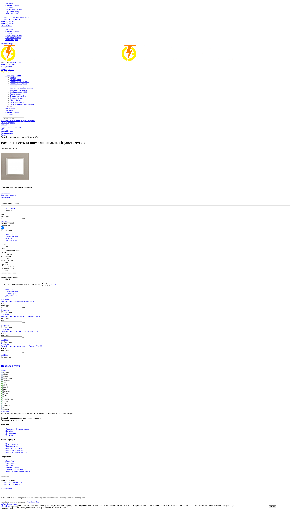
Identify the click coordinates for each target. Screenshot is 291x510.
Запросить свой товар (13, 448)
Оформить (31, 121)
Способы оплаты (12, 5)
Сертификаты (10, 433)
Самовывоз (5, 193)
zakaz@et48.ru (6, 66)
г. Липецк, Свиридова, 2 (10, 19)
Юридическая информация (15, 469)
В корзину (5, 310)
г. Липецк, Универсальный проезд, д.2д (16, 17)
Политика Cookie (59, 508)
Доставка (9, 3)
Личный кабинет (12, 461)
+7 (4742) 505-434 (8, 24)
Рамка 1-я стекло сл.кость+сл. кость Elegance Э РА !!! (21, 346)
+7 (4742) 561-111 (7, 70)
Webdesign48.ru (33, 502)
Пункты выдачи (11, 14)
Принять (272, 507)
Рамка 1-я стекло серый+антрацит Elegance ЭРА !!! (20, 316)
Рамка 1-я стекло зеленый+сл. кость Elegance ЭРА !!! (21, 331)
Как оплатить (6, 197)
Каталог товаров (11, 444)
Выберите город (16, 62)
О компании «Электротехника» (17, 429)
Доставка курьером (8, 195)
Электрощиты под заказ (14, 450)
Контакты (9, 7)
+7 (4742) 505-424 (8, 21)
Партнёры (9, 431)
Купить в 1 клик (7, 223)
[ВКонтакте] (2, 227)
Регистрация (10, 463)
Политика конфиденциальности (17, 471)
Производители (10, 365)
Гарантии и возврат (13, 11)
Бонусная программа (13, 9)
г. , (11, 482)
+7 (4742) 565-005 (8, 64)
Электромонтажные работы (16, 452)
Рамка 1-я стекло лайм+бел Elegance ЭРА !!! (18, 301)
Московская (10, 208)
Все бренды (5, 411)
